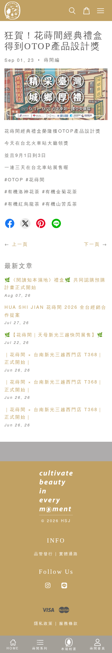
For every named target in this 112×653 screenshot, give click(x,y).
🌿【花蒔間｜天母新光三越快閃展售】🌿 (54, 334)
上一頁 (20, 244)
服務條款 (68, 623)
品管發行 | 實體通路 (56, 553)
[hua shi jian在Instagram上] (48, 588)
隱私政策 (43, 623)
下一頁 (92, 244)
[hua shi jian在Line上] (64, 588)
